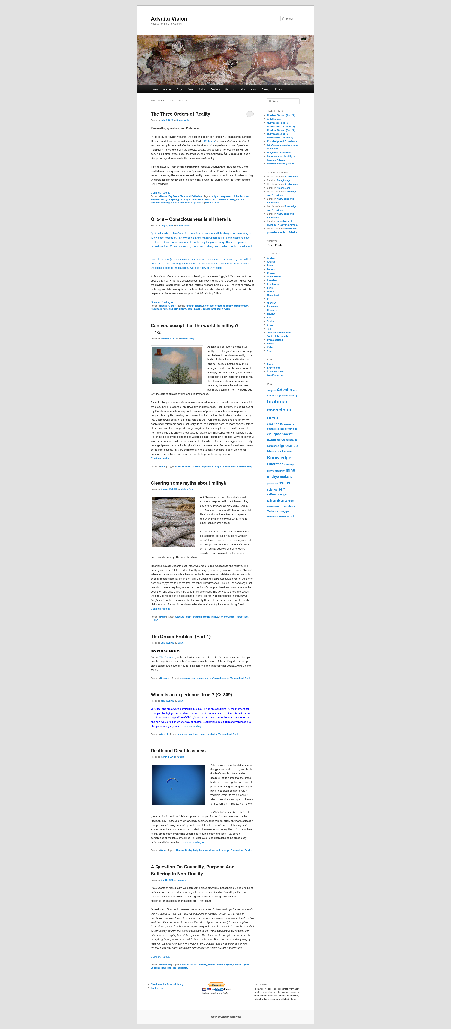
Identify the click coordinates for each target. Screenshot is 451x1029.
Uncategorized (275, 339)
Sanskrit (229, 89)
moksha (226, 466)
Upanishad (273, 506)
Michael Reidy (187, 338)
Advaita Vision (169, 18)
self (281, 489)
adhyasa (271, 390)
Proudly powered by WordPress (225, 1016)
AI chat (271, 258)
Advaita (284, 389)
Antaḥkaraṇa (274, 118)
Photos (278, 89)
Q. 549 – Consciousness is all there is (191, 219)
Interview (272, 280)
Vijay (270, 351)
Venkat (270, 343)
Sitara (181, 756)
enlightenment (158, 199)
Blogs (179, 89)
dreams (196, 466)
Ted (269, 328)
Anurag (271, 261)
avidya (278, 395)
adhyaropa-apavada (222, 196)
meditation (212, 734)
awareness (287, 395)
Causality (202, 964)
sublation (155, 202)
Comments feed (275, 371)
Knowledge (156, 308)
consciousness (217, 305)
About (253, 89)
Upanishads (287, 506)
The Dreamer (167, 657)
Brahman (209, 141)
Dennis (163, 196)
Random (237, 964)
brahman (244, 196)
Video (270, 347)
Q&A (190, 89)
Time (163, 967)
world (227, 308)
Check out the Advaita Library (167, 984)
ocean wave (197, 199)
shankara (277, 500)
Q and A (172, 305)
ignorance (289, 445)
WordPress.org (275, 375)
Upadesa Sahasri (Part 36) (281, 115)
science (272, 489)
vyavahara (198, 202)
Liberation (275, 463)
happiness (273, 446)
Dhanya (271, 273)
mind (290, 470)
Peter (163, 466)
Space (246, 964)
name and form (170, 308)
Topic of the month (277, 336)
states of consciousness (217, 678)
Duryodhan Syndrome (279, 152)
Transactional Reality (181, 202)
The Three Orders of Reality (180, 113)
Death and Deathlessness (178, 750)
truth (291, 501)
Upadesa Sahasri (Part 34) (281, 163)
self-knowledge (226, 616)
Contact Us (157, 988)
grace (203, 734)
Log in (270, 364)
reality (232, 199)
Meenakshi (273, 295)
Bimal (270, 265)
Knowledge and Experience (282, 141)
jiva (180, 199)
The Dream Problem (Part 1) (181, 636)
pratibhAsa (222, 199)
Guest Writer (274, 276)
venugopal (284, 511)
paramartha (210, 199)
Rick (269, 317)
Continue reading (162, 192)
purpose (228, 964)
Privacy (266, 89)
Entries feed (273, 367)
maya (270, 470)
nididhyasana (186, 308)
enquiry (206, 616)
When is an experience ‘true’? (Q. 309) (191, 694)
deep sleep (279, 428)
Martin (270, 291)
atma (295, 390)
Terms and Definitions (191, 196)
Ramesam (165, 964)
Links (242, 89)
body (195, 850)
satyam (240, 199)
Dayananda (287, 424)
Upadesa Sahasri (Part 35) (281, 130)
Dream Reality (215, 964)
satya (227, 850)
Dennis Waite (183, 120)
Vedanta (272, 511)
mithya (186, 199)
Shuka (270, 321)
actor (206, 305)
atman (271, 395)
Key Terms (173, 196)
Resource (165, 678)
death (212, 850)
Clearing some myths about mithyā (188, 482)
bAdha (236, 196)
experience (207, 466)
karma (287, 451)
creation (273, 424)
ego (295, 428)
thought (197, 308)
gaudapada (171, 199)
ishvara (271, 451)
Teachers (215, 89)
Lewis (270, 287)
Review (271, 313)
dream (288, 428)
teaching (165, 202)
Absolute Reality (194, 305)
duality (229, 305)
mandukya (289, 464)
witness (282, 516)
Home (155, 89)
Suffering (155, 967)
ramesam (182, 879)
